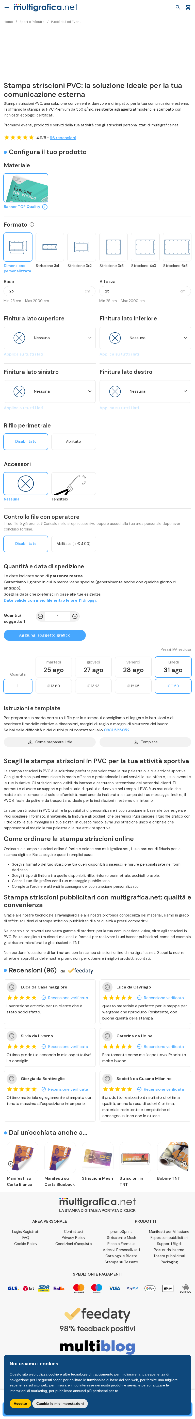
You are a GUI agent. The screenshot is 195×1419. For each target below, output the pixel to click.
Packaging (169, 1262)
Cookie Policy (25, 1243)
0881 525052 (117, 730)
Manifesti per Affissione (169, 1231)
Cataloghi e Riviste (121, 1256)
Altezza (108, 281)
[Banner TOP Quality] (26, 188)
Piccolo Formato (121, 1243)
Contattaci (73, 1231)
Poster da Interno (169, 1250)
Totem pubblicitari (169, 1256)
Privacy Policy (73, 1237)
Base (9, 281)
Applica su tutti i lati (23, 354)
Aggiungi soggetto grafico (45, 635)
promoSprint (121, 1231)
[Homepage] (45, 7)
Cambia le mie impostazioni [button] (60, 1403)
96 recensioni (63, 137)
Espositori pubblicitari (169, 1237)
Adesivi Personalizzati (121, 1250)
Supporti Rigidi (169, 1243)
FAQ (25, 1237)
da (62, 971)
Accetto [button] (20, 1403)
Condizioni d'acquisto (73, 1243)
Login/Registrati (25, 1231)
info (31, 224)
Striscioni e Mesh (121, 1237)
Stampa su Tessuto (121, 1262)
